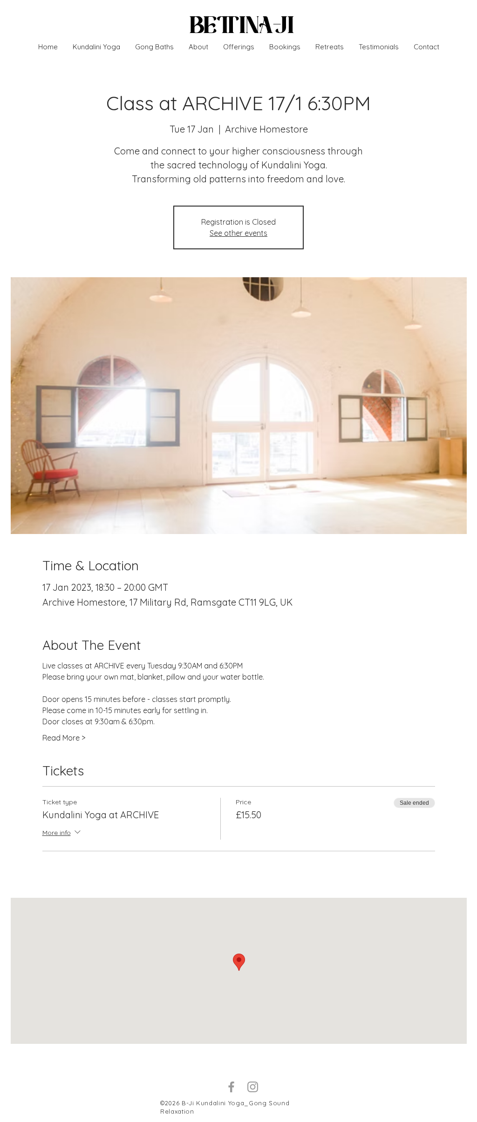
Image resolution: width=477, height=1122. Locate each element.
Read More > (63, 737)
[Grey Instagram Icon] (252, 1087)
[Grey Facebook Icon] (231, 1087)
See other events (238, 233)
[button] (329, 47)
